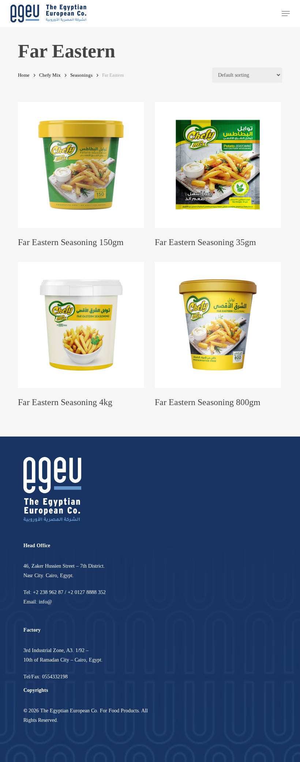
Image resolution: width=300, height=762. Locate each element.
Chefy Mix (50, 75)
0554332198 (55, 676)
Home (24, 75)
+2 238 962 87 (48, 592)
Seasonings (81, 75)
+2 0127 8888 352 (87, 592)
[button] (286, 13)
